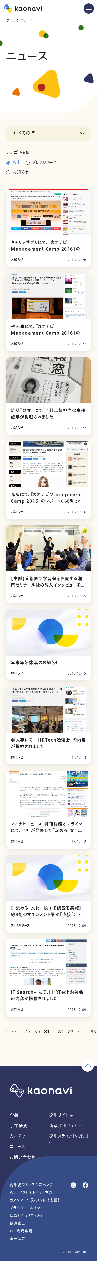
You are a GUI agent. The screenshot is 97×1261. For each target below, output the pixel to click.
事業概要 (18, 1126)
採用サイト (59, 1115)
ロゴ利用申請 (21, 1231)
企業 (14, 1115)
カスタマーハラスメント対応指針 (35, 1200)
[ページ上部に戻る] (87, 1065)
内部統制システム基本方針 (32, 1185)
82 (61, 1032)
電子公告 (17, 1238)
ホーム (10, 20)
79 (27, 1032)
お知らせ (21, 172)
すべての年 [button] (23, 133)
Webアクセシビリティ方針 (31, 1192)
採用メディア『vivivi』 (68, 1136)
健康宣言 (17, 1223)
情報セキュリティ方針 (27, 1215)
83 (71, 1032)
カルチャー (19, 1136)
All (16, 163)
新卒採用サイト (64, 1126)
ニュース (17, 1146)
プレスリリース (44, 163)
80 (37, 1032)
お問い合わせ (22, 1157)
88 (93, 1032)
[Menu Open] (89, 8)
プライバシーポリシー (26, 1208)
